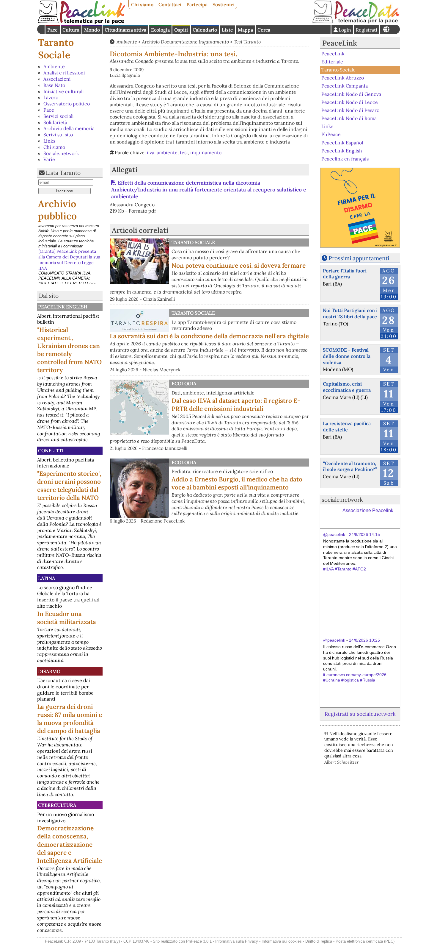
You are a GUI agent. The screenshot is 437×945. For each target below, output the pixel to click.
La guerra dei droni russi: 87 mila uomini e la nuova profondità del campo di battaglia (69, 719)
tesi (184, 152)
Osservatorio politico (66, 104)
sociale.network (342, 499)
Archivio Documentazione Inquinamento (185, 42)
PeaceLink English (62, 307)
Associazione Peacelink (367, 510)
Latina (46, 578)
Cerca (263, 30)
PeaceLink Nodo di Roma (349, 118)
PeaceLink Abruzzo (342, 78)
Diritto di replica (318, 941)
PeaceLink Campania (344, 86)
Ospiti (181, 30)
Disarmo (49, 671)
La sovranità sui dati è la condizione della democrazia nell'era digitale (209, 336)
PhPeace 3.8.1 (199, 941)
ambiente (167, 152)
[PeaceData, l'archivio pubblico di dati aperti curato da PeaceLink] (356, 22)
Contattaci (169, 4)
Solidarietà (55, 122)
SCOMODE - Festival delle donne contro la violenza (346, 356)
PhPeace (331, 134)
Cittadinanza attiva (125, 30)
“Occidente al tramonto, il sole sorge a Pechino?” (350, 466)
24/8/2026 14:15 (364, 534)
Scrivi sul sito (58, 135)
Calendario (205, 30)
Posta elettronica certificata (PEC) (365, 941)
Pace (52, 30)
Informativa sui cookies (282, 941)
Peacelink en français (345, 159)
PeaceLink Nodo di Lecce (349, 102)
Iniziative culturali (63, 91)
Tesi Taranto (247, 42)
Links (49, 141)
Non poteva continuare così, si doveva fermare (239, 265)
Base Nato (54, 85)
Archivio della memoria (69, 128)
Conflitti (51, 450)
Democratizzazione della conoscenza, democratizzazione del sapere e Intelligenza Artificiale (69, 844)
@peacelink (334, 534)
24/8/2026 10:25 (364, 640)
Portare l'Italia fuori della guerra (345, 274)
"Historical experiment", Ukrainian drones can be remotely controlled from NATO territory (69, 350)
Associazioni (57, 79)
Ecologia (160, 30)
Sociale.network (61, 153)
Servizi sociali (58, 116)
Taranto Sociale (56, 48)
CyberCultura (57, 805)
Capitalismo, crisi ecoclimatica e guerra (347, 387)
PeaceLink (339, 43)
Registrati (366, 30)
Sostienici (224, 4)
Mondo (92, 30)
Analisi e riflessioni (64, 73)
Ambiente (54, 66)
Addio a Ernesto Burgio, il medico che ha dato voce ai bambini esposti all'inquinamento (237, 483)
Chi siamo (142, 4)
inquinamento (205, 152)
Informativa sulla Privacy (236, 941)
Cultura (70, 30)
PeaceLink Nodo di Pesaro (350, 110)
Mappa (245, 30)
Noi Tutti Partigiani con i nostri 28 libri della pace (350, 313)
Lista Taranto (63, 172)
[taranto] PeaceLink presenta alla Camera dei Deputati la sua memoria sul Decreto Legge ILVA (69, 236)
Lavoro (50, 97)
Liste (227, 30)
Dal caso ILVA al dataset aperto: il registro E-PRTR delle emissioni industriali (236, 405)
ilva (150, 152)
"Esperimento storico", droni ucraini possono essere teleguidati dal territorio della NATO (69, 486)
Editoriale (332, 62)
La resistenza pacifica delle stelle (347, 426)
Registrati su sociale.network (360, 713)
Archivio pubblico (57, 210)
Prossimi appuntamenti (358, 258)
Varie (49, 159)
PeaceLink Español (342, 142)
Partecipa (197, 4)
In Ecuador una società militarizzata (66, 618)
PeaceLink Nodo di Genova (351, 94)
